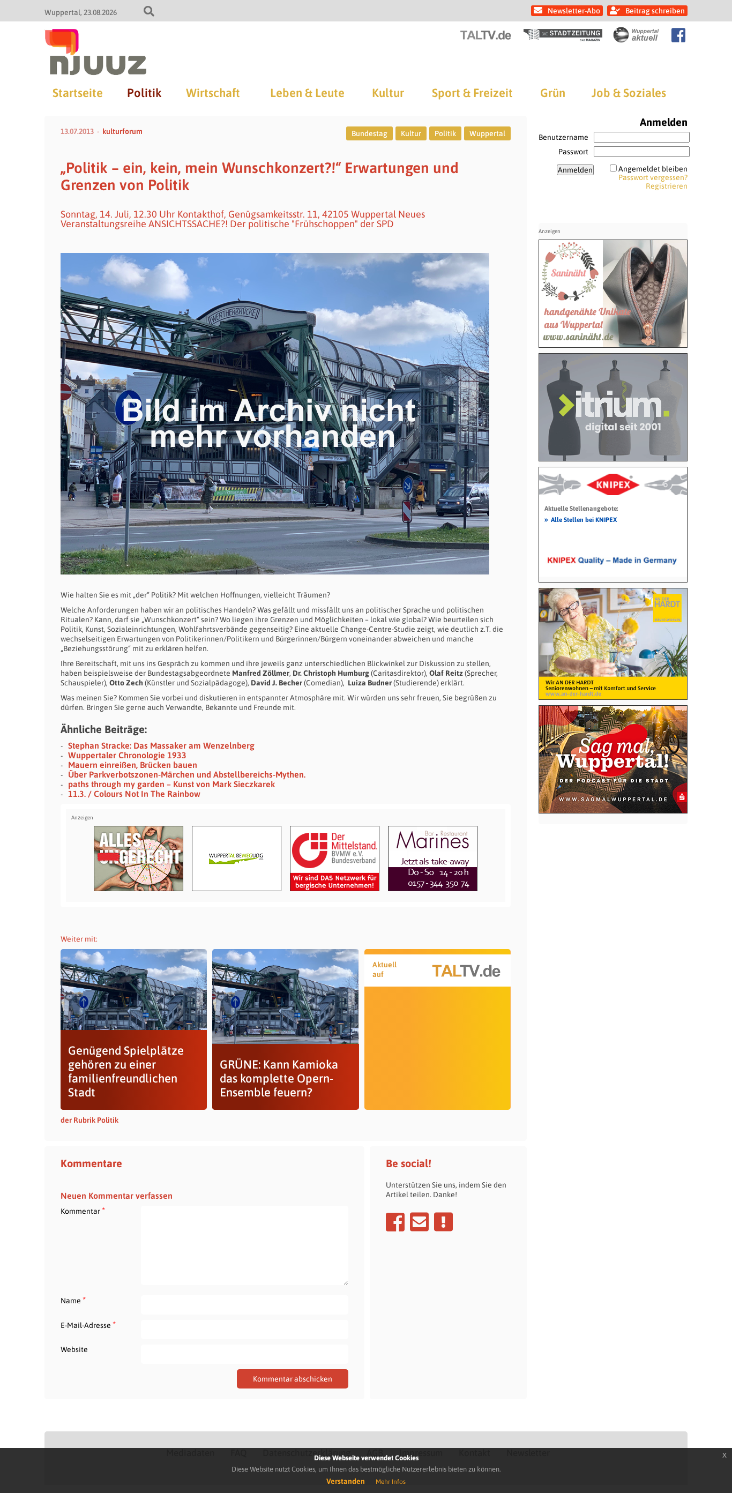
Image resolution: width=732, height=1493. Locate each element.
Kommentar (83, 1211)
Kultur (388, 93)
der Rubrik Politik (89, 1120)
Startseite (78, 93)
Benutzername (563, 137)
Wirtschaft (213, 93)
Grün (552, 93)
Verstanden (345, 1481)
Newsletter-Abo (574, 10)
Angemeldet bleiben (653, 169)
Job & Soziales (629, 93)
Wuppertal (487, 133)
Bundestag (369, 133)
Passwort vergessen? (653, 177)
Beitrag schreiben (655, 10)
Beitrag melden (443, 1222)
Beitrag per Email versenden (419, 1222)
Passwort (573, 151)
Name (73, 1300)
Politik (144, 93)
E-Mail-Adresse (88, 1325)
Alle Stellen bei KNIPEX (580, 519)
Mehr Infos (391, 1481)
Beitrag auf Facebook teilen (395, 1222)
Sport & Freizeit (472, 93)
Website (74, 1349)
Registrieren (667, 186)
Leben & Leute (307, 93)
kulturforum (122, 131)
